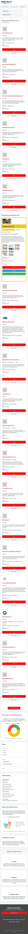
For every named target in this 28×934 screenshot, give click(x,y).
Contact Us (22, 919)
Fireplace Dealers (6, 793)
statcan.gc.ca (11, 718)
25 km (5, 750)
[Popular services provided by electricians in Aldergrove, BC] (14, 822)
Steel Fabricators (5, 791)
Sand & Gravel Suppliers (7, 786)
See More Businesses (14, 708)
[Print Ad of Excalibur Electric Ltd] (5, 247)
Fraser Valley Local (5, 6)
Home (4, 919)
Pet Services (5, 782)
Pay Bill (17, 921)
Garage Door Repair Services (8, 795)
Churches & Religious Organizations (10, 800)
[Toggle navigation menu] (26, 2)
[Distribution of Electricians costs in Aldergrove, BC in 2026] (14, 729)
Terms (10, 921)
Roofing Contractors (6, 787)
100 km (5, 754)
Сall (14, 49)
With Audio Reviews (8, 763)
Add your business (14, 912)
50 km (5, 752)
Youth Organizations (6, 784)
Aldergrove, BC (14, 6)
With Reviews (7, 761)
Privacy (13, 921)
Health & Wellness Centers (8, 789)
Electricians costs (5, 22)
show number (10, 260)
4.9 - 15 (5, 265)
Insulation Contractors (7, 796)
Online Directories (10, 919)
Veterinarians (5, 780)
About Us (17, 919)
